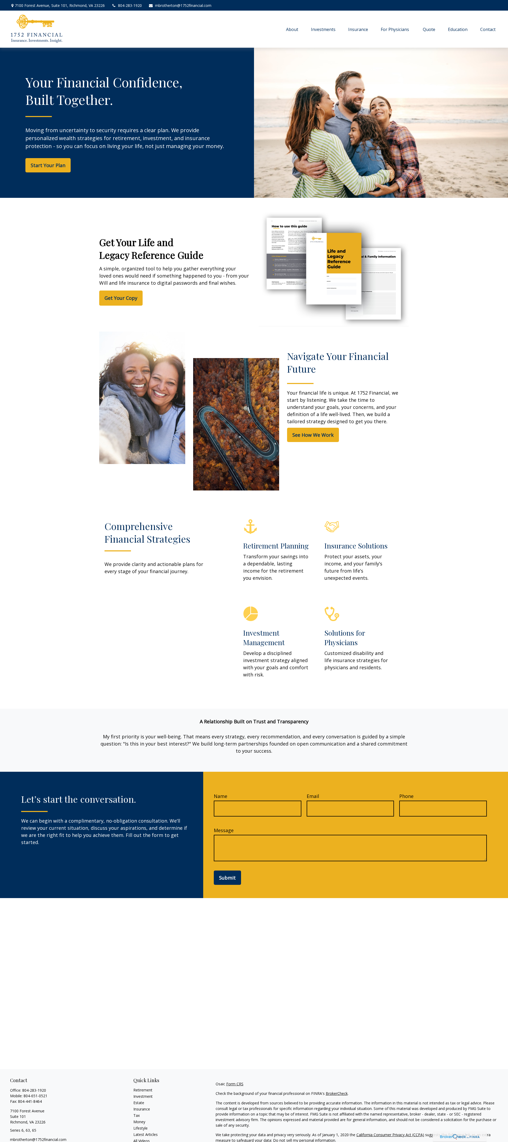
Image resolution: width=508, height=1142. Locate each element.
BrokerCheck (337, 1093)
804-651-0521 (35, 1095)
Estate (138, 1102)
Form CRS (234, 1083)
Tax (136, 1115)
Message (224, 830)
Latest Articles (145, 1134)
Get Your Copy (121, 298)
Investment (143, 1096)
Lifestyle (140, 1128)
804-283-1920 (130, 5)
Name (220, 796)
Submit (227, 878)
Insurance (141, 1109)
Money (139, 1121)
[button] (292, 29)
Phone (406, 796)
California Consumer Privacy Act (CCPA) (390, 1134)
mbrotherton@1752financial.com (183, 5)
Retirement (142, 1089)
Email (313, 796)
